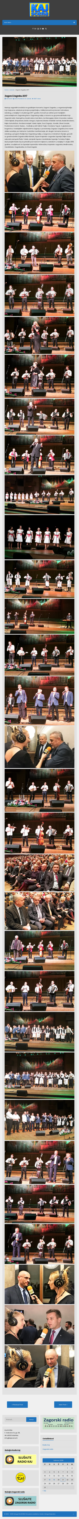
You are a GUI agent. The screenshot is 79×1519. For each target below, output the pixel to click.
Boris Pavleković (19, 99)
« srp (44, 1491)
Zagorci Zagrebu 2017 (16, 96)
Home (6, 90)
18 (49, 1480)
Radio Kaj (46, 1445)
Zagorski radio (48, 1449)
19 (54, 1480)
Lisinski (12, 90)
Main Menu (7, 22)
